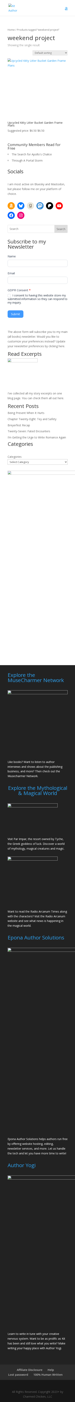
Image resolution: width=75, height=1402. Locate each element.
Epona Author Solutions (23, 1139)
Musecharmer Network (23, 776)
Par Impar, (20, 839)
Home (11, 29)
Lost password (18, 1375)
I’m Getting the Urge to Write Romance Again (37, 437)
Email (11, 273)
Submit (15, 314)
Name (12, 256)
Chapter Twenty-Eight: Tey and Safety (32, 419)
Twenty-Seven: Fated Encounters (29, 431)
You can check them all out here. (43, 398)
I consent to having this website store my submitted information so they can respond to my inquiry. (37, 299)
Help (51, 1370)
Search (61, 229)
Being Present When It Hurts (26, 413)
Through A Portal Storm (27, 160)
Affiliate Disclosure (29, 1370)
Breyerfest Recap (19, 425)
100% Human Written (48, 1375)
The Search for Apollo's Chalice (32, 154)
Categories (15, 457)
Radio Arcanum (55, 916)
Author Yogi (53, 1348)
